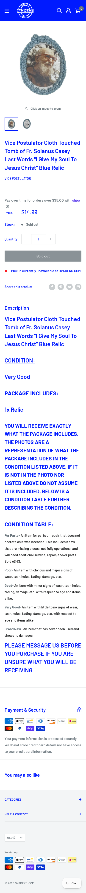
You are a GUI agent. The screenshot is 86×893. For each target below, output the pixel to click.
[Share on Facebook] (52, 286)
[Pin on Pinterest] (61, 286)
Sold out (43, 256)
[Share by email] (78, 286)
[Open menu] (7, 11)
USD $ (11, 837)
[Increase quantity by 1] (50, 239)
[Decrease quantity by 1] (26, 239)
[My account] (68, 10)
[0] (77, 10)
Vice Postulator (18, 178)
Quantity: (12, 239)
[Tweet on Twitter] (69, 286)
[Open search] (59, 10)
